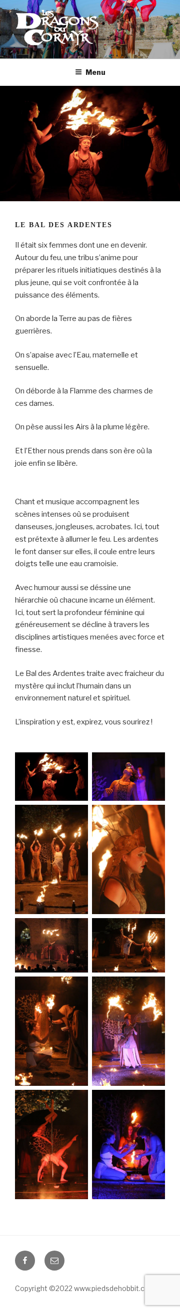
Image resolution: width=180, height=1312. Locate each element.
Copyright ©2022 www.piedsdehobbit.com (85, 1288)
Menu (96, 72)
